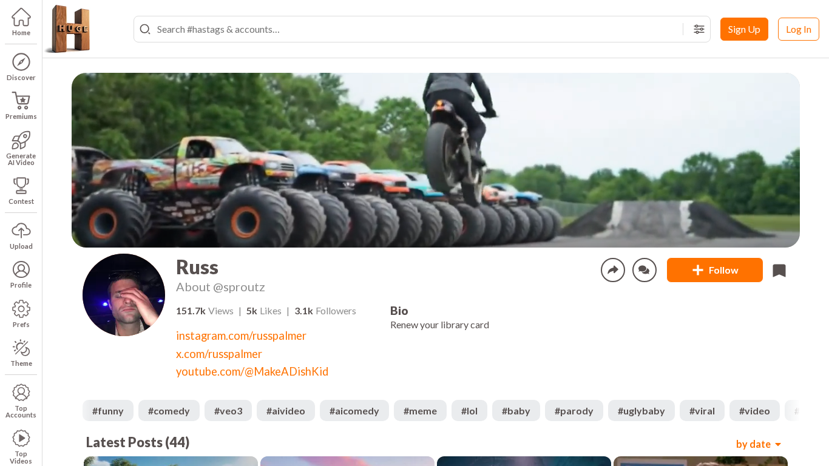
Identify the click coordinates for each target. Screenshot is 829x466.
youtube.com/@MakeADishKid (252, 371)
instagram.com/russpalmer (241, 335)
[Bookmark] (779, 270)
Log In (798, 29)
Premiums (21, 116)
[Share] (613, 270)
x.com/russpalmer (219, 353)
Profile (21, 285)
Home (21, 32)
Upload (21, 246)
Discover (21, 77)
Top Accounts (20, 411)
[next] (790, 410)
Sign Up (744, 29)
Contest (21, 201)
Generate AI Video (21, 159)
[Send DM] (644, 270)
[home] (66, 29)
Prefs (21, 324)
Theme (21, 363)
